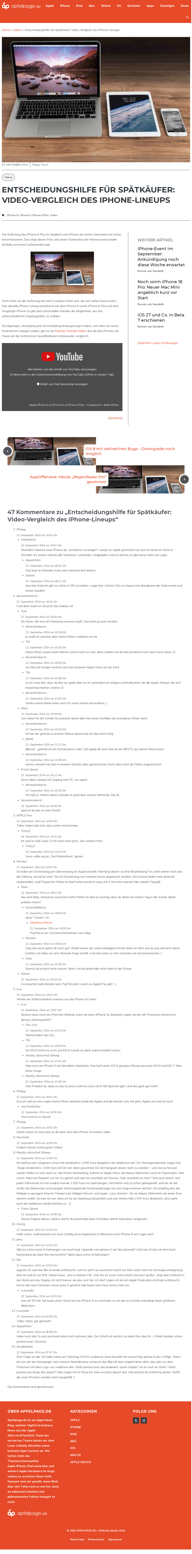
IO (71, 1448)
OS (119, 6)
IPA (72, 1434)
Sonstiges (167, 6)
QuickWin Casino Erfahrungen (158, 343)
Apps (150, 6)
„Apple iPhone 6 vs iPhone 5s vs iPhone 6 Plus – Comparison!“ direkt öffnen (74, 404)
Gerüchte (133, 6)
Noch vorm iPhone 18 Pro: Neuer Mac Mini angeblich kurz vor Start (160, 289)
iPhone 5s (13, 215)
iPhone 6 (25, 215)
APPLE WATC (79, 1462)
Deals (185, 6)
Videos (8, 177)
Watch (105, 6)
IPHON (74, 1427)
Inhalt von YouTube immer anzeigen (64, 384)
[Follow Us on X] (136, 1420)
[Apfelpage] (21, 5)
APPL (74, 1420)
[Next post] (184, 479)
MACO (74, 1455)
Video (54, 215)
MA (72, 1441)
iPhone (65, 6)
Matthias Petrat (41, 922)
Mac (92, 6)
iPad (79, 6)
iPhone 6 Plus (40, 215)
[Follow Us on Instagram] (144, 1420)
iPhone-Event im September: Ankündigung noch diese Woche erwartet (161, 256)
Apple (50, 6)
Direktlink (115, 418)
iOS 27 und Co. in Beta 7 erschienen (161, 317)
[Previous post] (7, 451)
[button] (187, 17)
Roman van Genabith (151, 271)
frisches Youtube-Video (70, 331)
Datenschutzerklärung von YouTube (75, 374)
